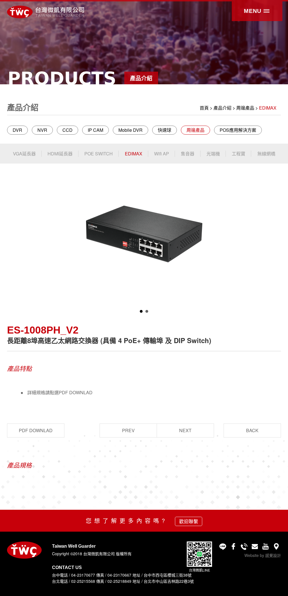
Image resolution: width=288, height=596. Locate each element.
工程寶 (238, 153)
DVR (17, 130)
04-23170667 (119, 575)
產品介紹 (222, 108)
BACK (252, 430)
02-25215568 (83, 581)
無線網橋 (266, 153)
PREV (128, 430)
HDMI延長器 (60, 153)
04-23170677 (83, 575)
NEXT (185, 430)
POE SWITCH (98, 153)
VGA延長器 (24, 153)
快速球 (164, 130)
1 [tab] (141, 311)
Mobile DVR (130, 130)
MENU (253, 11)
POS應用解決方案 (238, 130)
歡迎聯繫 (188, 521)
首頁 (204, 108)
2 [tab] (147, 311)
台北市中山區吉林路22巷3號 (169, 581)
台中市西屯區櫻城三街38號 (168, 575)
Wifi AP (161, 153)
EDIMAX (267, 108)
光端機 (213, 153)
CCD (67, 130)
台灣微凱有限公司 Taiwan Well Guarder (45, 12)
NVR (42, 130)
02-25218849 (119, 581)
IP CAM (95, 130)
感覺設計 (273, 555)
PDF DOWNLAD (36, 430)
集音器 (187, 153)
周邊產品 (245, 108)
